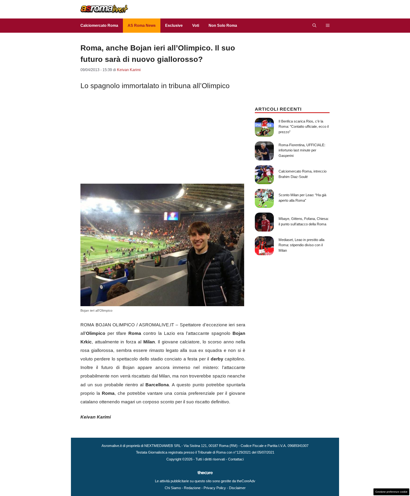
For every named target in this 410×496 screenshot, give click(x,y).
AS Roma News (142, 25)
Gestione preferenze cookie (391, 491)
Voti (195, 25)
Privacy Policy (215, 488)
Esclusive (174, 25)
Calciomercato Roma (99, 25)
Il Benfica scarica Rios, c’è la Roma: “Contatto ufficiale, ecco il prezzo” (304, 126)
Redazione (192, 488)
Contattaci (236, 459)
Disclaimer (237, 488)
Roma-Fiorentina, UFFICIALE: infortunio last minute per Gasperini (302, 150)
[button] (314, 25)
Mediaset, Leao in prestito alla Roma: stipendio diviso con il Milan (301, 245)
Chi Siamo (173, 488)
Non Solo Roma (223, 25)
